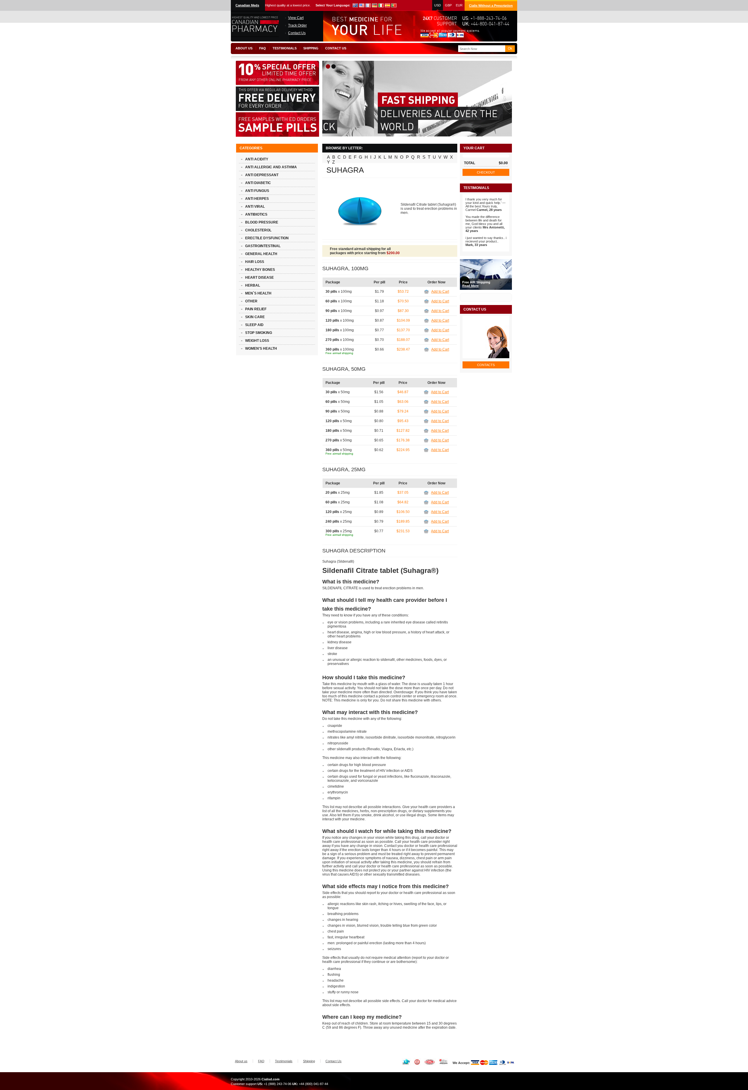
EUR (459, 5)
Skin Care (255, 317)
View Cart (296, 18)
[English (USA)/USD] (355, 5)
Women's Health (261, 348)
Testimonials (285, 48)
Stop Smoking (258, 333)
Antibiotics (256, 214)
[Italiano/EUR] (381, 5)
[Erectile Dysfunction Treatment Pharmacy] (255, 36)
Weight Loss (257, 341)
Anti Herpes (257, 199)
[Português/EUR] (393, 5)
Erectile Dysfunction (267, 238)
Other (251, 301)
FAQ (262, 48)
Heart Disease (259, 277)
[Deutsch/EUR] (374, 5)
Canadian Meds (247, 5)
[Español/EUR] (387, 5)
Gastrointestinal (262, 246)
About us (244, 48)
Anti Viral (255, 207)
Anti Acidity (256, 159)
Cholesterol (258, 230)
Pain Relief (255, 309)
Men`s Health (258, 293)
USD (437, 5)
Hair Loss (254, 262)
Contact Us (297, 33)
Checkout (486, 172)
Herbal (252, 285)
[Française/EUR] (368, 5)
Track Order (297, 25)
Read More (470, 285)
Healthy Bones (260, 270)
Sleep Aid (254, 325)
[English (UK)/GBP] (361, 5)
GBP (448, 5)
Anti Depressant (261, 175)
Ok (510, 48)
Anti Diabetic (258, 183)
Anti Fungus (257, 191)
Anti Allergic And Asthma (271, 167)
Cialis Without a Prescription (491, 5)
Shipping (310, 48)
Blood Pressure (261, 222)
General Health (261, 254)
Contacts (486, 365)
